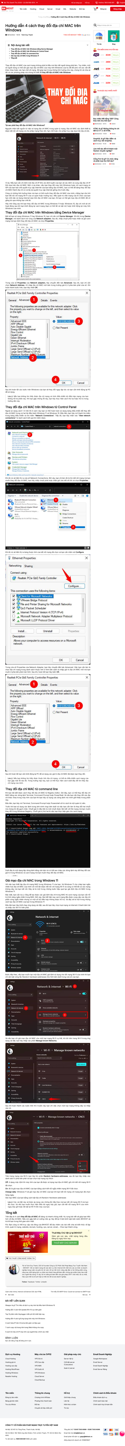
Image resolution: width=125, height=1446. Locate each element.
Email (58, 9)
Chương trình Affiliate (42, 1397)
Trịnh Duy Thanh (27, 35)
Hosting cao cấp (11, 1366)
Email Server (97, 1362)
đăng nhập (14, 1341)
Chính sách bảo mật (100, 1401)
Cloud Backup (40, 1380)
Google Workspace (100, 1359)
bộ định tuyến (49, 183)
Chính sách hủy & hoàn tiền (103, 1404)
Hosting (33, 9)
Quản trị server (69, 1368)
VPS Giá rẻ (38, 1359)
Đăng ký (103, 9)
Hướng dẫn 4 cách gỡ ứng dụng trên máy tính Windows (25, 1319)
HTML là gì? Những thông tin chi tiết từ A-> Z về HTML (106, 130)
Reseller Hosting (11, 1376)
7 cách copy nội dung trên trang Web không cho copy (24, 1327)
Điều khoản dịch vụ (100, 1397)
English (122, 3)
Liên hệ (66, 1401)
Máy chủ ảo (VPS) (43, 1354)
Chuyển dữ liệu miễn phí (43, 1408)
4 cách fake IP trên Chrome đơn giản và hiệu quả (22, 1323)
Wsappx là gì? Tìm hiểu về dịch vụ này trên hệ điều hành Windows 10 (30, 1305)
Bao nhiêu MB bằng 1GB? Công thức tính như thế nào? (105, 120)
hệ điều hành (31, 413)
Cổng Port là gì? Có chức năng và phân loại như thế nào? (105, 160)
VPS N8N (38, 1366)
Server (50, 9)
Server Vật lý (68, 1359)
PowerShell (58, 795)
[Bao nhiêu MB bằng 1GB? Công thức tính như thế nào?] (106, 106)
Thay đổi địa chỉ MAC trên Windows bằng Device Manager (32, 49)
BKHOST (84, 1219)
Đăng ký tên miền (11, 1397)
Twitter (37, 1282)
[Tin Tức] (99, 36)
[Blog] (114, 36)
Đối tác (82, 9)
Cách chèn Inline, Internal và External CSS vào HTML (23, 1292)
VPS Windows (40, 1373)
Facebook (31, 1282)
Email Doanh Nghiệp (102, 1354)
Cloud (41, 9)
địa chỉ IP (35, 183)
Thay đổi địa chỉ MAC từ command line (25, 53)
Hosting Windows (11, 1373)
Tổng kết (14, 58)
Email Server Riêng (100, 1369)
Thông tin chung (42, 1393)
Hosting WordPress (12, 1369)
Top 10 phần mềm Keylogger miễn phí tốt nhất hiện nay (25, 1314)
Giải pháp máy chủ (72, 1354)
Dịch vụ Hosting (12, 1354)
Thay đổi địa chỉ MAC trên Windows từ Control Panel (30, 51)
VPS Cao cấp (39, 1362)
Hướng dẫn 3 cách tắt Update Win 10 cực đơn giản (23, 1310)
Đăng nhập (117, 9)
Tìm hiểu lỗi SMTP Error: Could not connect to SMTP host (70, 1292)
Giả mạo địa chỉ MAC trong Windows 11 (25, 56)
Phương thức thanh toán (43, 1401)
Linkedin (44, 1282)
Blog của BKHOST (41, 1225)
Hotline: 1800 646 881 (106, 3)
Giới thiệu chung (70, 1397)
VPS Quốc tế (39, 1369)
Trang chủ (41, 17)
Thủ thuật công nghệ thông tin (21, 1258)
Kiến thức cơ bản (70, 1404)
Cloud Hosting (10, 1359)
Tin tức (99, 44)
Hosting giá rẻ (10, 1362)
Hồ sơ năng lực (76, 3)
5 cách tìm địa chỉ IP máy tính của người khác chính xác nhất (27, 1332)
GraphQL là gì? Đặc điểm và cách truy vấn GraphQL (104, 140)
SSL (64, 9)
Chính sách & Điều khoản (104, 1393)
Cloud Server (39, 1376)
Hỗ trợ (87, 3)
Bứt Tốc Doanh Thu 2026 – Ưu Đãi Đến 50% (19, 3)
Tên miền (23, 9)
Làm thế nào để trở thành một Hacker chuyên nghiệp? (105, 150)
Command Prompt (41, 795)
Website (73, 9)
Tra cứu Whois (10, 1404)
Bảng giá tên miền (11, 1401)
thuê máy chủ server (65, 1243)
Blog (48, 17)
